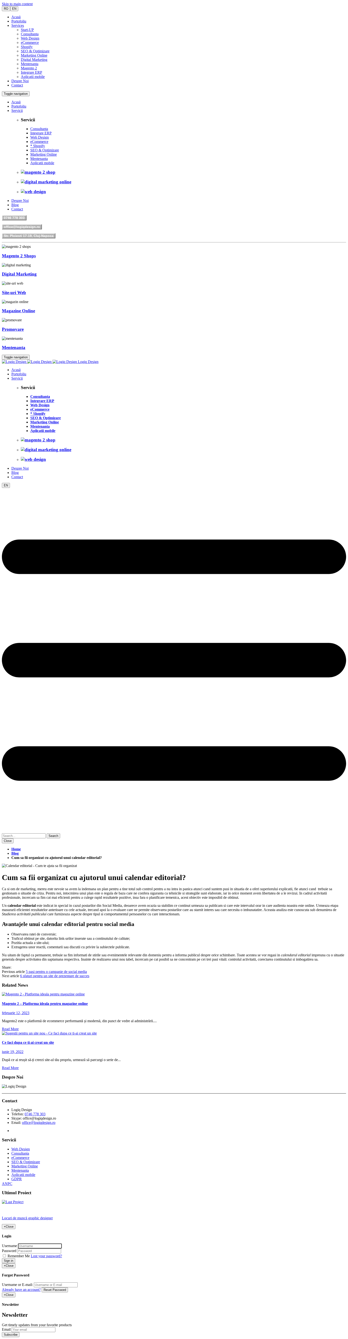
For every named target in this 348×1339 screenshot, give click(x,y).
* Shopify (37, 146)
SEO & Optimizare (35, 51)
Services (17, 25)
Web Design (30, 38)
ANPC (7, 1184)
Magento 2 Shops (19, 255)
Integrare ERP (31, 72)
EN (14, 8)
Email (6, 1329)
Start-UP (27, 30)
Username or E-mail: (17, 1285)
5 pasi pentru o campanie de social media (56, 972)
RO (6, 8)
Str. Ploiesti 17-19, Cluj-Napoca (29, 236)
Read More (10, 1029)
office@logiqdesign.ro (22, 227)
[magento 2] (43, 994)
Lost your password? (46, 1256)
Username (9, 1246)
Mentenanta (29, 64)
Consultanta (30, 34)
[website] (49, 1033)
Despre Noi (20, 81)
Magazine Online (18, 310)
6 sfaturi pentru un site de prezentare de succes (54, 976)
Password (9, 1251)
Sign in (8, 1260)
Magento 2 (29, 68)
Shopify (27, 47)
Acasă (16, 17)
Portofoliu (18, 21)
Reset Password (55, 1290)
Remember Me (19, 1256)
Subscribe (11, 1334)
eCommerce (30, 43)
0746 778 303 (14, 218)
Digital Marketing (34, 60)
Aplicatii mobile (33, 77)
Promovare (13, 329)
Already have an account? (21, 1290)
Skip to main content (17, 4)
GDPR (16, 1179)
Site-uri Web (14, 292)
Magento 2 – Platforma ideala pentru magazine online (45, 1004)
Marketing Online (34, 55)
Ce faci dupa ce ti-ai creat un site (28, 1042)
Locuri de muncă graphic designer (27, 1218)
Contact (17, 85)
